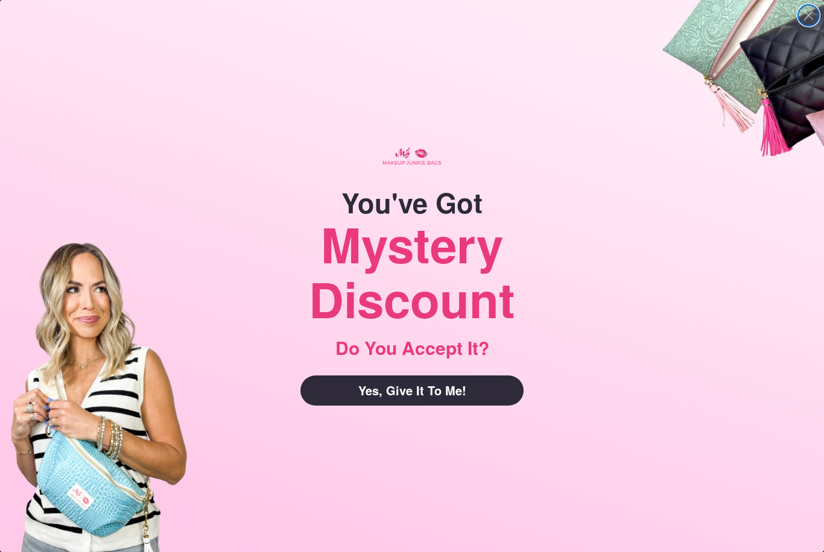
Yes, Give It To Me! (412, 390)
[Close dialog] (808, 15)
